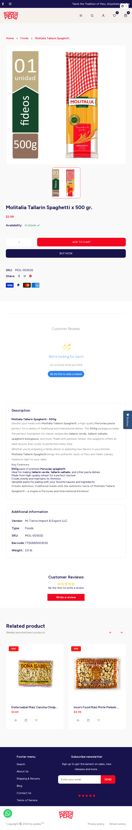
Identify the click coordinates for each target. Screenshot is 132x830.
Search (21, 764)
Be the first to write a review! (66, 374)
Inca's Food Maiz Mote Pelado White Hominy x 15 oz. (97, 707)
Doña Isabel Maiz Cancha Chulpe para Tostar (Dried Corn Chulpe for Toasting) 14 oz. (34, 707)
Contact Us (24, 793)
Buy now (65, 253)
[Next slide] (121, 632)
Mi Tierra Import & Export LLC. (46, 521)
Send (108, 779)
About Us (23, 771)
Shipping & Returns (28, 778)
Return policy (117, 824)
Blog (19, 785)
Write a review (66, 597)
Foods (24, 38)
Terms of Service (27, 800)
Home (10, 38)
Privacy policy (96, 824)
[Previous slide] (110, 632)
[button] (124, 6)
